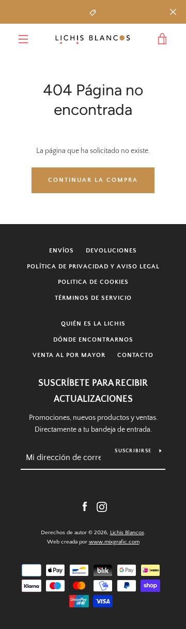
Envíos (61, 250)
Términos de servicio (93, 298)
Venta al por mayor (69, 355)
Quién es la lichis (93, 323)
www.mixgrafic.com (114, 542)
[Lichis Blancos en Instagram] (102, 506)
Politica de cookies (93, 282)
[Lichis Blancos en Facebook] (85, 506)
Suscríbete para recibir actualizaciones (93, 391)
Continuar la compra (93, 180)
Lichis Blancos (127, 533)
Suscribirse (133, 451)
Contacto (135, 355)
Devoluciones (111, 250)
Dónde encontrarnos (93, 339)
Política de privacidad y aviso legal (93, 266)
